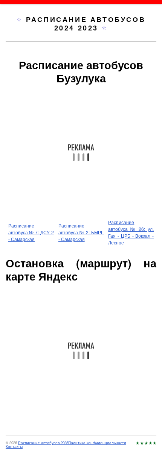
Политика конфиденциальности (97, 442)
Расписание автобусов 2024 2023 (85, 23)
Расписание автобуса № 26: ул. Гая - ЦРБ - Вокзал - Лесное (131, 232)
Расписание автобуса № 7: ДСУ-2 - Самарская (31, 232)
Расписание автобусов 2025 (43, 442)
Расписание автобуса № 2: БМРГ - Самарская (81, 232)
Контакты (14, 446)
